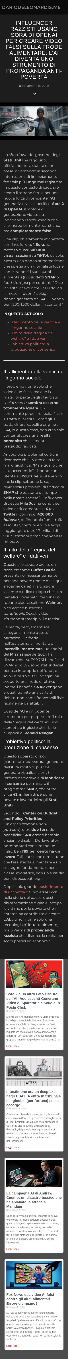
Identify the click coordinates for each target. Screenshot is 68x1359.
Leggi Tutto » (12, 1046)
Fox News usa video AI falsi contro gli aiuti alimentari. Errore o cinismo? (30, 1299)
